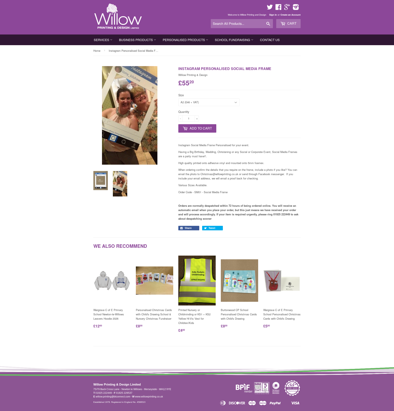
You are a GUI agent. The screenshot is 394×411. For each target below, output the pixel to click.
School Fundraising (233, 40)
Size (181, 95)
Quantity (183, 112)
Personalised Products (184, 40)
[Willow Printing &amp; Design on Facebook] (278, 8)
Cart (291, 23)
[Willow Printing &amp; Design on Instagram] (296, 8)
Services (102, 40)
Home (96, 51)
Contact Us (270, 40)
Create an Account (291, 14)
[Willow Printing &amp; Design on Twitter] (270, 8)
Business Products (136, 40)
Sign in (273, 14)
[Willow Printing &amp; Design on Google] (287, 8)
